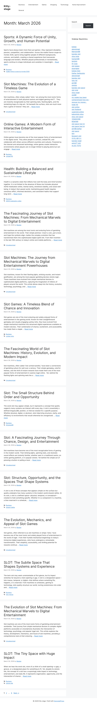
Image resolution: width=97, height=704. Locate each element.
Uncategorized (10, 111)
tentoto (74, 61)
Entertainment (33, 5)
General (21, 10)
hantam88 (75, 59)
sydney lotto (10, 336)
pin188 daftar (77, 129)
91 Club (74, 64)
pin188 (74, 83)
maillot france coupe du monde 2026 (17, 71)
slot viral (75, 90)
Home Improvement (78, 5)
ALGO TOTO (76, 146)
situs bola (75, 56)
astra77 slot (76, 143)
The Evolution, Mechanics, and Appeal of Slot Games (27, 522)
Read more (35, 107)
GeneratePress (59, 701)
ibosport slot (76, 136)
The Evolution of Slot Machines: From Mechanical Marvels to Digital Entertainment (33, 611)
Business (22, 5)
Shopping (53, 5)
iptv (73, 133)
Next (16, 693)
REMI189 (75, 121)
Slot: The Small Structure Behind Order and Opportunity (29, 395)
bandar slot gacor (78, 88)
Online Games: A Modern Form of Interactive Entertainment (30, 126)
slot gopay (76, 66)
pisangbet (75, 68)
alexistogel (76, 49)
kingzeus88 (9, 425)
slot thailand (76, 109)
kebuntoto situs (78, 114)
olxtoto (74, 85)
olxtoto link (9, 683)
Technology (64, 5)
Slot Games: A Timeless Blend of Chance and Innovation (29, 306)
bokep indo (76, 71)
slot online (75, 107)
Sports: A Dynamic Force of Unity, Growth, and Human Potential (30, 39)
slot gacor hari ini (78, 124)
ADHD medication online (13, 201)
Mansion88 (76, 52)
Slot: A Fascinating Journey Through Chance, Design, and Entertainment (32, 439)
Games (44, 5)
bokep (74, 47)
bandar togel (76, 141)
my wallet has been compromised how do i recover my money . (80, 99)
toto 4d (74, 80)
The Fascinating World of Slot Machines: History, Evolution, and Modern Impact (30, 353)
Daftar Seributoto (78, 73)
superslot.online (78, 112)
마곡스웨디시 (76, 138)
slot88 (74, 95)
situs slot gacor (77, 117)
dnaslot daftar (10, 507)
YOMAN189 (76, 119)
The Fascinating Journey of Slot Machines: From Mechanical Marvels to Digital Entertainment (32, 217)
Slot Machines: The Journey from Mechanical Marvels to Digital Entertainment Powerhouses (29, 261)
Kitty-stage (7, 7)
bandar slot (76, 54)
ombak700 (9, 156)
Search (74, 22)
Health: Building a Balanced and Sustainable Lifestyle (28, 171)
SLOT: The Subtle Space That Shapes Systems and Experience (29, 564)
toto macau (9, 594)
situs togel (76, 93)
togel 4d (75, 105)
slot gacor (75, 131)
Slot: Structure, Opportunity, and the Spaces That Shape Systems (32, 480)
